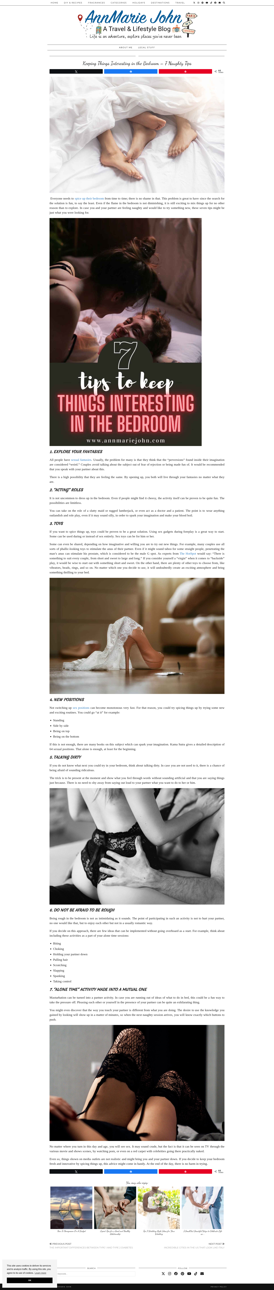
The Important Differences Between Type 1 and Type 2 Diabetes (91, 1246)
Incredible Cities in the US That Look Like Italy (194, 1246)
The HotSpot (188, 553)
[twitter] (163, 1274)
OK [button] (29, 1280)
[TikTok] (211, 2)
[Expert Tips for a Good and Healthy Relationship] (115, 1208)
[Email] (220, 2)
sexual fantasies (81, 460)
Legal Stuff (146, 47)
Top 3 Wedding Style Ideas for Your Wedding (159, 1232)
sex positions (81, 707)
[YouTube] (207, 2)
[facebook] (176, 1274)
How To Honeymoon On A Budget (71, 1231)
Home (54, 2)
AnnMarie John (63, 1287)
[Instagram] (199, 2)
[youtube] (189, 1274)
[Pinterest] (203, 2)
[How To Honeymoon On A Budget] (71, 1208)
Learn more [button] (40, 1273)
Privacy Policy (219, 1287)
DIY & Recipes (73, 2)
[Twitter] (194, 2)
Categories (119, 2)
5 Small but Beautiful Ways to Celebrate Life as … (202, 1232)
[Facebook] (215, 2)
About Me (125, 47)
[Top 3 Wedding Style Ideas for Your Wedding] (159, 1208)
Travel (180, 2)
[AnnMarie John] (137, 21)
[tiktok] (195, 1274)
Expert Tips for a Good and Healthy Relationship (115, 1232)
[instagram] (169, 1274)
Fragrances (96, 2)
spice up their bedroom (89, 198)
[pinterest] (182, 1274)
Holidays (138, 2)
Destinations (160, 2)
